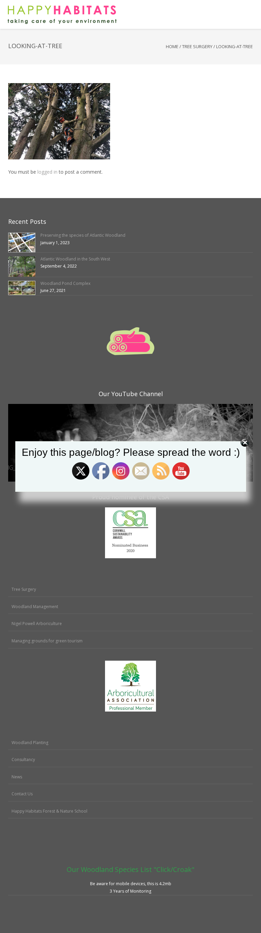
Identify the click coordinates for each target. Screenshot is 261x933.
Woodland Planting (30, 742)
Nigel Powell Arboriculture (37, 623)
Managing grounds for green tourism (47, 641)
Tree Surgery (197, 46)
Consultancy (23, 759)
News (17, 777)
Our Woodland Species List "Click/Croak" (130, 869)
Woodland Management (35, 606)
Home (172, 46)
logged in (47, 172)
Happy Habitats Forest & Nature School (49, 811)
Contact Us (22, 794)
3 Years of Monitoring (130, 891)
